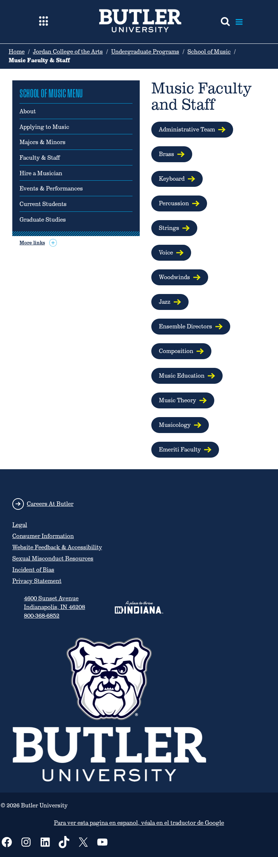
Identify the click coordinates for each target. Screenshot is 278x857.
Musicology (175, 425)
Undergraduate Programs (145, 51)
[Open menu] (239, 22)
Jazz (164, 302)
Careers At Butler (50, 504)
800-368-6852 (41, 615)
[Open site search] (225, 21)
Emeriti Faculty (180, 449)
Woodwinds (174, 277)
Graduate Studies (43, 219)
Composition (176, 351)
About (28, 111)
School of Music (209, 51)
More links (32, 242)
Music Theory (177, 400)
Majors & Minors (43, 142)
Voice (166, 252)
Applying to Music (44, 127)
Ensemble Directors (185, 326)
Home (17, 51)
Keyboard (172, 178)
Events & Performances (51, 188)
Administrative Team (187, 129)
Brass (166, 154)
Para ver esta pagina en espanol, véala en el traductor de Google (139, 823)
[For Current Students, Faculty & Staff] (43, 21)
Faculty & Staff (40, 157)
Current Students (43, 204)
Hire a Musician (41, 173)
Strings (169, 228)
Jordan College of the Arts (68, 51)
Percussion (174, 203)
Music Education (182, 375)
